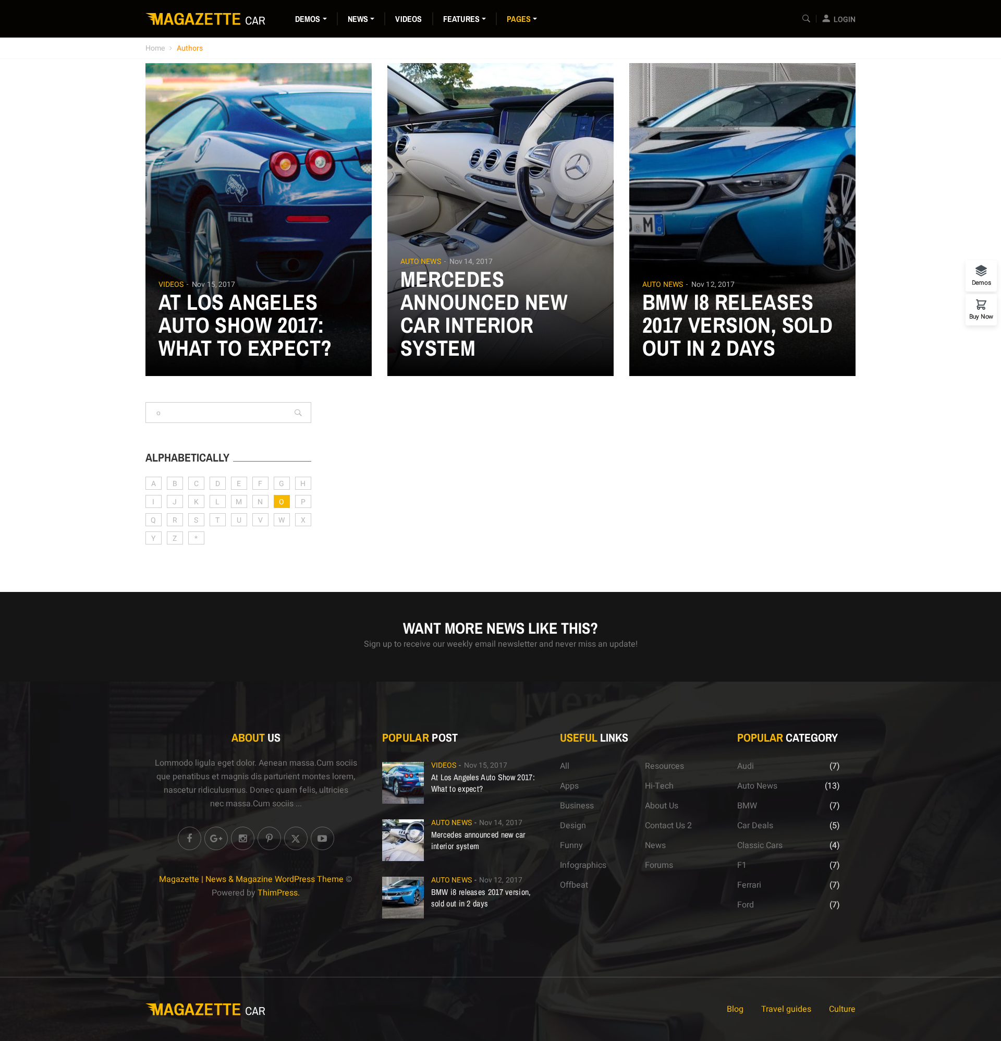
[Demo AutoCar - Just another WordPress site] (206, 19)
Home (155, 48)
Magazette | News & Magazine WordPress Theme (251, 879)
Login (845, 19)
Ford (745, 905)
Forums (659, 865)
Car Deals (755, 825)
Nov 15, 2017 (213, 284)
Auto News (420, 262)
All (564, 766)
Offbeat (574, 885)
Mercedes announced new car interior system (484, 313)
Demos (308, 19)
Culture (842, 1009)
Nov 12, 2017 (713, 284)
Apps (569, 786)
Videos (408, 19)
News (358, 19)
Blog (735, 1009)
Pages (519, 19)
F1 (742, 865)
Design (573, 825)
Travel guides (786, 1009)
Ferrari (749, 885)
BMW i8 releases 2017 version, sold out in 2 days (737, 324)
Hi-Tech (659, 786)
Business (577, 806)
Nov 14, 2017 (471, 261)
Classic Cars (760, 845)
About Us (661, 806)
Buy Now (981, 316)
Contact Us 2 (668, 825)
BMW (747, 806)
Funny (571, 845)
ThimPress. (279, 893)
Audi (745, 766)
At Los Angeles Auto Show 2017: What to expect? (245, 324)
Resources (664, 766)
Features (461, 19)
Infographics (583, 865)
